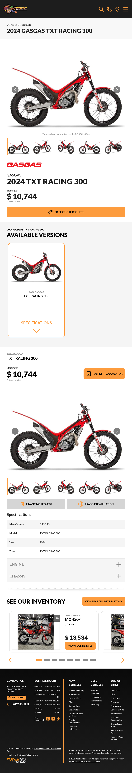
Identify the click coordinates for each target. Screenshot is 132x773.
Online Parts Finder (116, 725)
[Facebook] (48, 719)
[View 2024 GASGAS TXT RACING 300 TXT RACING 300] (18, 146)
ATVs (71, 702)
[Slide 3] (54, 660)
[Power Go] (35, 760)
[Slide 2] (47, 660)
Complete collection (73, 727)
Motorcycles (74, 694)
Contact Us (115, 690)
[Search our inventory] (101, 9)
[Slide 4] (62, 660)
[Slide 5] (70, 660)
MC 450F (73, 619)
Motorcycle (25, 24)
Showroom (12, 24)
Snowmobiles (74, 710)
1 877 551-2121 (20, 704)
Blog (113, 694)
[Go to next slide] (116, 89)
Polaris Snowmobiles (74, 721)
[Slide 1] (39, 660)
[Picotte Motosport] (19, 9)
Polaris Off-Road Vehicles (76, 714)
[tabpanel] (47, 699)
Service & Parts (117, 710)
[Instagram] (53, 719)
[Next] (122, 660)
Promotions (116, 706)
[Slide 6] (77, 660)
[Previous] (10, 660)
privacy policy (118, 759)
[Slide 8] (93, 660)
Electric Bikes (74, 698)
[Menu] (125, 9)
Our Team (115, 698)
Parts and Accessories (116, 718)
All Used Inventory (95, 691)
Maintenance (116, 713)
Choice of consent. (92, 761)
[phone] (109, 9)
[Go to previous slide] (15, 89)
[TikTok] (58, 719)
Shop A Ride (25, 755)
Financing (95, 704)
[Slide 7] (85, 660)
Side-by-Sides (74, 706)
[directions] (117, 9)
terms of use (77, 761)
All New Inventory (76, 690)
